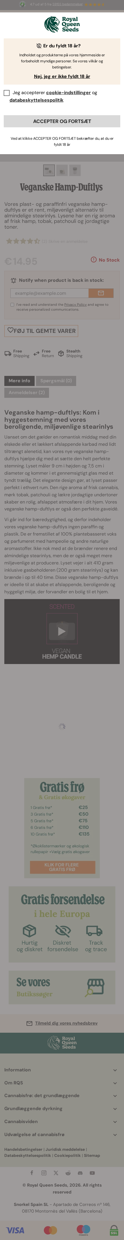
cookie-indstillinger (68, 92)
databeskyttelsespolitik (36, 100)
